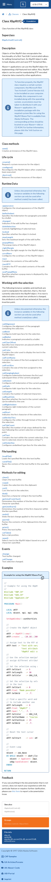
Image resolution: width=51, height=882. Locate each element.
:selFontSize (8, 365)
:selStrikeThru (9, 418)
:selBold (6, 332)
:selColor (6, 350)
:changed (6, 221)
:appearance (7, 206)
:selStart (6, 412)
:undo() (5, 514)
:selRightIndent (9, 404)
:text (4, 259)
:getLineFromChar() (11, 499)
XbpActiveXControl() (12, 40)
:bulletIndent (8, 213)
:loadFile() (7, 456)
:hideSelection (9, 226)
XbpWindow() (9, 811)
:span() (5, 538)
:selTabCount (8, 425)
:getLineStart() (9, 507)
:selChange (7, 559)
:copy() (5, 483)
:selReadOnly (8, 397)
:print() (5, 527)
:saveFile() (7, 462)
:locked (5, 232)
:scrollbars (7, 253)
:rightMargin (8, 248)
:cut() (4, 488)
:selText (6, 435)
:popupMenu (8, 243)
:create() (6, 162)
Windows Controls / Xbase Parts (16, 824)
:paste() (5, 520)
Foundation (31, 21)
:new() (5, 148)
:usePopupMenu (9, 272)
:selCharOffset (9, 342)
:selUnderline (8, 443)
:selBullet (6, 337)
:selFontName (8, 358)
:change (5, 554)
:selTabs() (6, 533)
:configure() (7, 167)
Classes (15, 14)
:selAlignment (8, 324)
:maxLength (7, 237)
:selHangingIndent (10, 373)
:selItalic (6, 386)
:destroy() (6, 175)
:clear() (5, 477)
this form (16, 791)
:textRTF (6, 264)
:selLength (7, 391)
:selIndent (6, 381)
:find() (5, 493)
